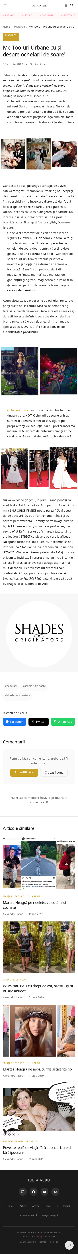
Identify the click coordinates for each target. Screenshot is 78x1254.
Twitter (41, 722)
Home (6, 26)
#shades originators (17, 695)
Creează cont (54, 772)
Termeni (43, 1241)
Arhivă (35, 1206)
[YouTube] (44, 1192)
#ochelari (11, 686)
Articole (24, 1206)
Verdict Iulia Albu (14, 979)
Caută (48, 1206)
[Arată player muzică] (69, 1245)
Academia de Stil (29, 1215)
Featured (19, 26)
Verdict (66, 1206)
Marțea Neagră (50, 1215)
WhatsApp (65, 722)
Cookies (54, 1241)
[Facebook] (34, 1192)
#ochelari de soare (34, 686)
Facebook (16, 722)
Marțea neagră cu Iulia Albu (21, 896)
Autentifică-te (24, 772)
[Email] (55, 1192)
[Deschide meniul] (5, 5)
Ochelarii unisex (18, 410)
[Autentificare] (67, 6)
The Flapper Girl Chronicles (20, 1141)
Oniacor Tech (49, 1236)
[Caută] (73, 6)
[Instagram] (23, 1192)
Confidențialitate (28, 1241)
